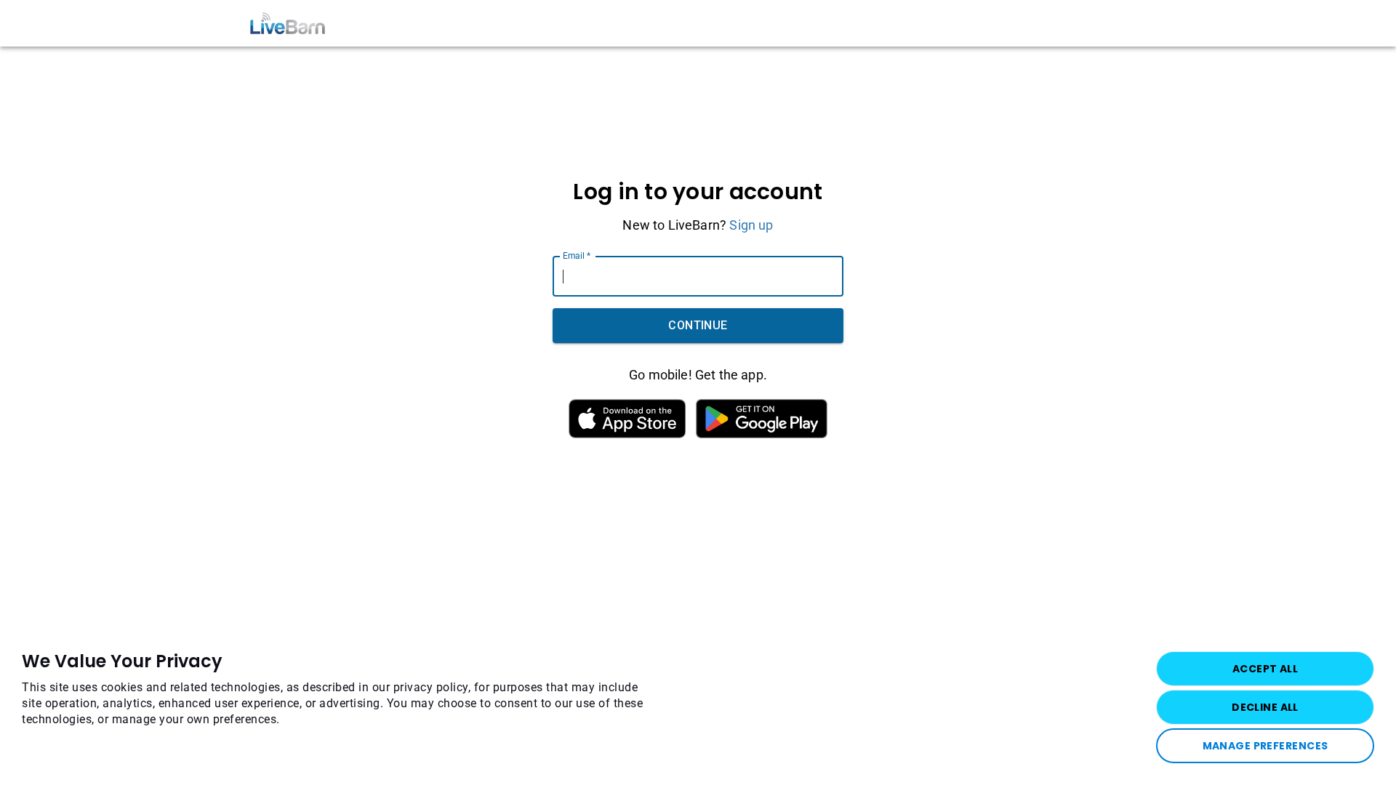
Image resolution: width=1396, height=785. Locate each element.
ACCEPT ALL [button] (1265, 668)
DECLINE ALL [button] (1265, 707)
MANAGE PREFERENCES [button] (1265, 745)
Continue (698, 325)
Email (576, 256)
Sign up (751, 225)
